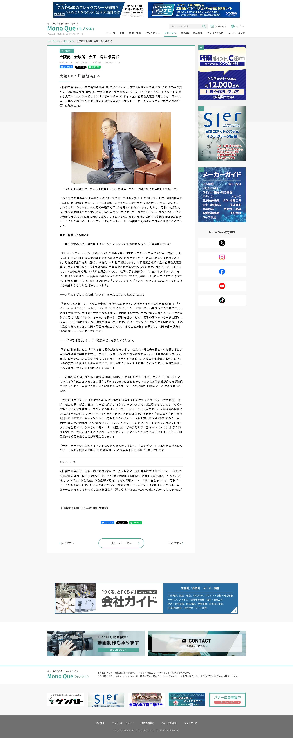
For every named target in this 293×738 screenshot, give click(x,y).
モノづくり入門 (215, 33)
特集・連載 (135, 33)
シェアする (68, 67)
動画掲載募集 (147, 722)
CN (243, 26)
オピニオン (170, 33)
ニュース (110, 33)
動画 (122, 33)
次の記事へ (175, 543)
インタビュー (153, 33)
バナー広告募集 (169, 722)
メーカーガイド (236, 33)
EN (237, 26)
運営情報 (100, 722)
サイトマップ (190, 722)
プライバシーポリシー (123, 722)
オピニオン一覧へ (121, 543)
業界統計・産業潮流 (191, 33)
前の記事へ (67, 543)
